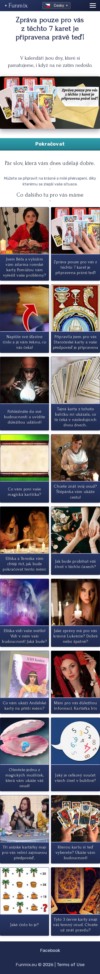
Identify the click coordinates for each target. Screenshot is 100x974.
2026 (48, 964)
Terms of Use (71, 964)
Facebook (50, 950)
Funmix (18, 5)
